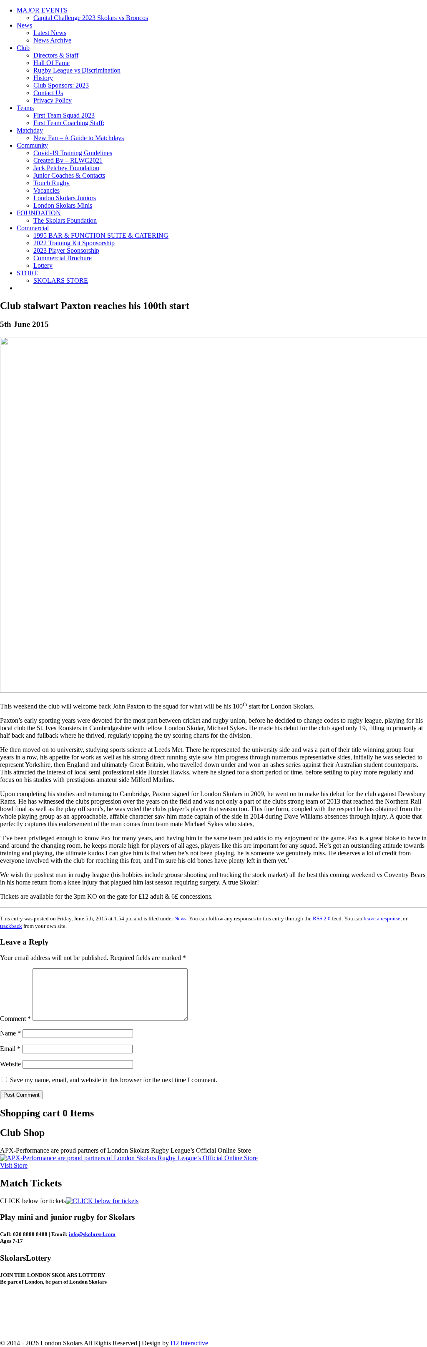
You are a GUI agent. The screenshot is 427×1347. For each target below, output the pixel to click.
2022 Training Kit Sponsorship (74, 242)
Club (23, 47)
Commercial (33, 227)
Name (10, 1033)
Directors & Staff (55, 55)
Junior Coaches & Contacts (69, 175)
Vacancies (46, 190)
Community (32, 145)
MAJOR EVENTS (42, 10)
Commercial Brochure (62, 257)
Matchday (30, 130)
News (24, 25)
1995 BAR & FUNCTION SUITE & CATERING (100, 235)
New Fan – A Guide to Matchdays (78, 137)
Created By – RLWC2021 (68, 160)
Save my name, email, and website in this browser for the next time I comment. (113, 1079)
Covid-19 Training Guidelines (72, 152)
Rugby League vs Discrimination (77, 70)
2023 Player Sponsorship (66, 250)
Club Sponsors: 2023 (61, 85)
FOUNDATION (39, 212)
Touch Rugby (51, 182)
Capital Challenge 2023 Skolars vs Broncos (90, 17)
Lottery (43, 265)
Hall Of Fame (51, 62)
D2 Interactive (189, 1343)
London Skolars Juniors (64, 197)
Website (10, 1064)
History (43, 77)
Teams (25, 107)
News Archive (52, 40)
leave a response (382, 918)
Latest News (49, 32)
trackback (11, 926)
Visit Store (14, 1165)
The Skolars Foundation (65, 220)
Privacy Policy (52, 100)
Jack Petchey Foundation (66, 167)
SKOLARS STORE (60, 280)
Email (10, 1048)
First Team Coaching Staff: (68, 122)
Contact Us (48, 92)
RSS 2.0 (322, 918)
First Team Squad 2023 (64, 115)
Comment (15, 1018)
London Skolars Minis (62, 205)
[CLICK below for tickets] (102, 1200)
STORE (27, 272)
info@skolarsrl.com (92, 1234)
